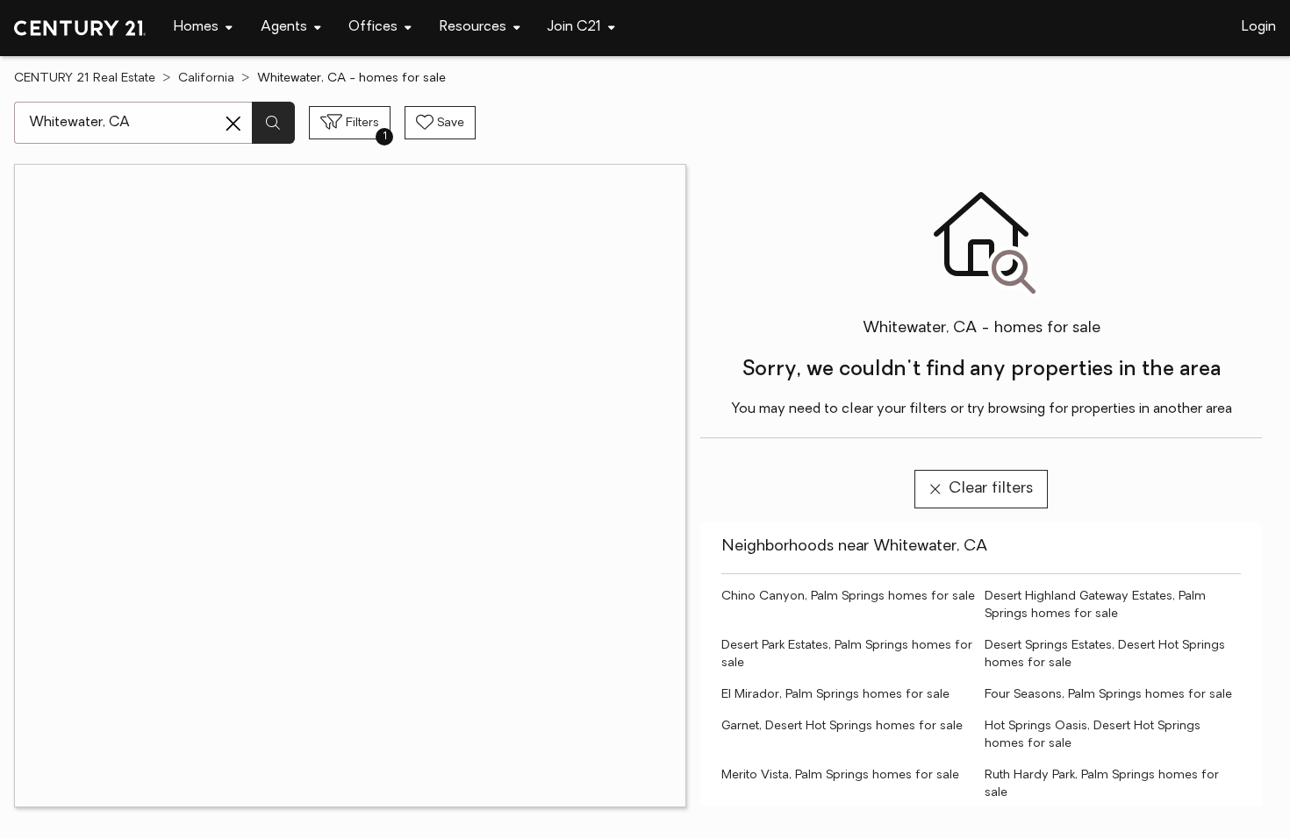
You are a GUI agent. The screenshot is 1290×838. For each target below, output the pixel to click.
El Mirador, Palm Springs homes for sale (835, 694)
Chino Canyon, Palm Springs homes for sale (848, 596)
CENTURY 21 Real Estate (84, 78)
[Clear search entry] (233, 123)
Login (1259, 27)
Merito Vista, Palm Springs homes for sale (840, 775)
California (206, 78)
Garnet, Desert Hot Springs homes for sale (842, 726)
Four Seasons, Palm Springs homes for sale (1108, 694)
